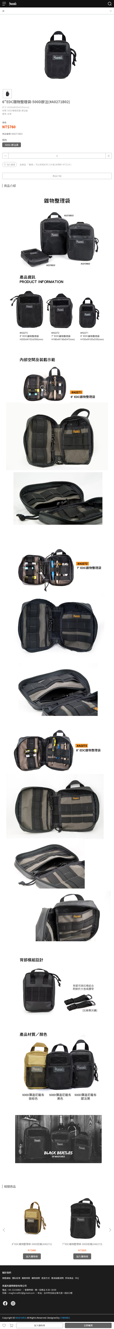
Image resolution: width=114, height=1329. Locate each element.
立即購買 (88, 1325)
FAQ (77, 1278)
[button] (110, 1230)
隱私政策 (16, 1278)
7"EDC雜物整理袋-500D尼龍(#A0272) (82, 1244)
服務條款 (26, 1278)
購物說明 (36, 1278)
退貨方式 (45, 1278)
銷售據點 (6, 1278)
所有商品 (69, 1278)
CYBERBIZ (65, 1317)
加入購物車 (39, 1325)
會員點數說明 (57, 1278)
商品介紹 (57, 175)
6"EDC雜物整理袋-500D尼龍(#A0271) (32, 1244)
